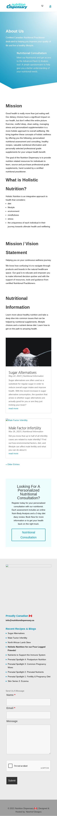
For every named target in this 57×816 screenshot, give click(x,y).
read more (13, 408)
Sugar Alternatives (22, 372)
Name (10, 694)
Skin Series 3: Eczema (18, 681)
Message (12, 721)
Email (10, 708)
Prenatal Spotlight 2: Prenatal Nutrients (26, 672)
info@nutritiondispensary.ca (20, 620)
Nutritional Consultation (32, 53)
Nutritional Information (33, 376)
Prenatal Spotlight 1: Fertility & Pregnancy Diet (29, 676)
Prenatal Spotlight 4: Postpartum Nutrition (27, 659)
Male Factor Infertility (25, 428)
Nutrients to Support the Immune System (26, 655)
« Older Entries (13, 464)
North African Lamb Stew (19, 642)
